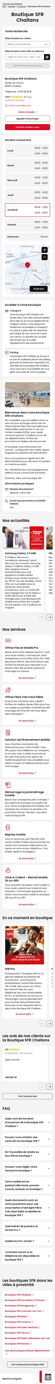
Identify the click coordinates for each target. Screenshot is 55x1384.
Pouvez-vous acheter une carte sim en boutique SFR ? (22, 1139)
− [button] (45, 257)
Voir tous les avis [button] (27, 1096)
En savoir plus (26, 677)
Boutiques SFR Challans (18, 1294)
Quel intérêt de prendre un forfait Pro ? (21, 1228)
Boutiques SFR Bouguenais (20, 1305)
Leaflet (30, 293)
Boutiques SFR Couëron (18, 1321)
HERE (47, 293)
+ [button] (45, 250)
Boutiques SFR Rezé (16, 1316)
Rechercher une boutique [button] (27, 65)
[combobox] (24, 57)
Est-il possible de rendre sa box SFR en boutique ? (22, 1154)
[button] (47, 57)
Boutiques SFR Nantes (17, 1343)
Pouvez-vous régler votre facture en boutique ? (21, 1168)
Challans (21, 6)
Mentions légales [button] (12, 1378)
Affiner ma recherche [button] (19, 44)
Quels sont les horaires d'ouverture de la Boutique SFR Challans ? (24, 1122)
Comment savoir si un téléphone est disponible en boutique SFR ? (22, 1255)
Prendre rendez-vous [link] (27, 127)
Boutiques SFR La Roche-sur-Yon (23, 1311)
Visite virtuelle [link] (26, 112)
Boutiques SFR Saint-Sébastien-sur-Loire (28, 1338)
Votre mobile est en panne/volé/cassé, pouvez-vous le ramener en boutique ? (24, 1185)
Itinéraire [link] (38, 288)
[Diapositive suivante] (49, 617)
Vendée (11, 6)
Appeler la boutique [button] (27, 118)
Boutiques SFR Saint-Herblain (21, 1327)
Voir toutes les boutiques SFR (27, 1364)
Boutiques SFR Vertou (17, 1332)
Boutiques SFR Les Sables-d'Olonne (24, 1300)
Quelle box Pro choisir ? (19, 1241)
